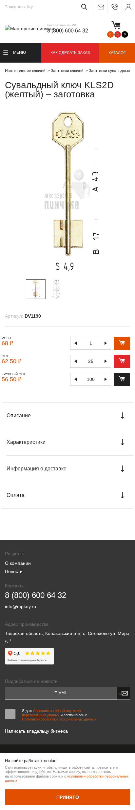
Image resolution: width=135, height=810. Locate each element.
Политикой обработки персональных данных (59, 719)
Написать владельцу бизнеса (36, 731)
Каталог (117, 52)
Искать (83, 7)
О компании (18, 563)
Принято (67, 797)
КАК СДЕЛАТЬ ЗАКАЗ (70, 52)
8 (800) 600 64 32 (67, 30)
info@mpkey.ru (100, 7)
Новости (14, 571)
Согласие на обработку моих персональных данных (51, 713)
